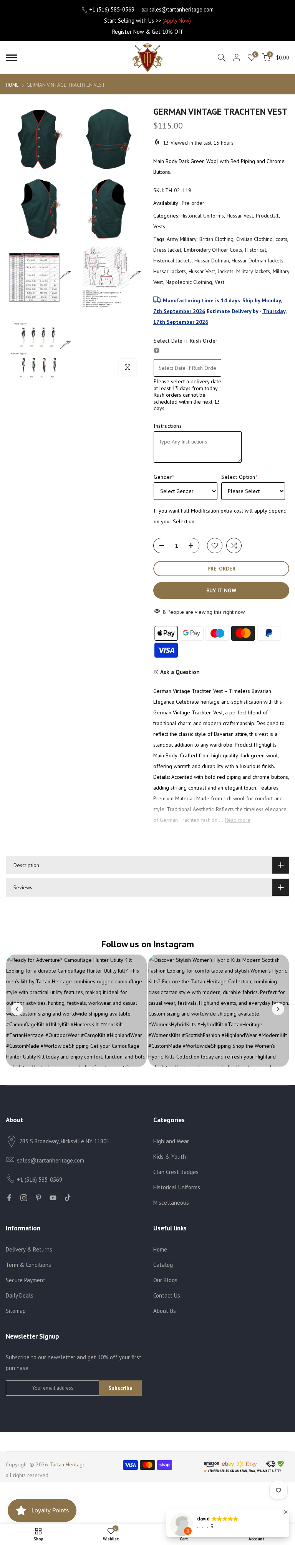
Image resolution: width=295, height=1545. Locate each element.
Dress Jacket (167, 249)
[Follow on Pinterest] (38, 1197)
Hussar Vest (240, 215)
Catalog (163, 1264)
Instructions (168, 425)
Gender (164, 476)
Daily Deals (19, 1295)
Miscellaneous (171, 1202)
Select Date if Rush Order (186, 340)
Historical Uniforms (202, 215)
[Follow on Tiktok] (67, 1197)
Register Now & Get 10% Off (147, 31)
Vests (159, 226)
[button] (285, 1512)
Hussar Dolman (211, 260)
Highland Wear (171, 1141)
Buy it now (221, 590)
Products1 (267, 215)
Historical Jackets (172, 260)
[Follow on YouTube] (53, 1197)
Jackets (226, 271)
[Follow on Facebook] (9, 1197)
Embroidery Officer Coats (213, 249)
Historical (255, 249)
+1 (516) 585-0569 (111, 9)
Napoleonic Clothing (189, 282)
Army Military (182, 239)
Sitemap (16, 1310)
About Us (164, 1310)
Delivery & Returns (29, 1249)
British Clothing (216, 239)
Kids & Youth (169, 1156)
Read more (237, 819)
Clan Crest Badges (176, 1172)
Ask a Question (179, 672)
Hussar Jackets (169, 271)
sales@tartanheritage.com (181, 9)
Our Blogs (165, 1280)
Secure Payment (25, 1280)
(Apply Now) (176, 20)
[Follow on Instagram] (23, 1197)
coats (281, 239)
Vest (219, 282)
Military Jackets (253, 271)
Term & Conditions (28, 1264)
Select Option (239, 476)
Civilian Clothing (254, 239)
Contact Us (166, 1295)
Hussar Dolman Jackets (257, 260)
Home (12, 85)
